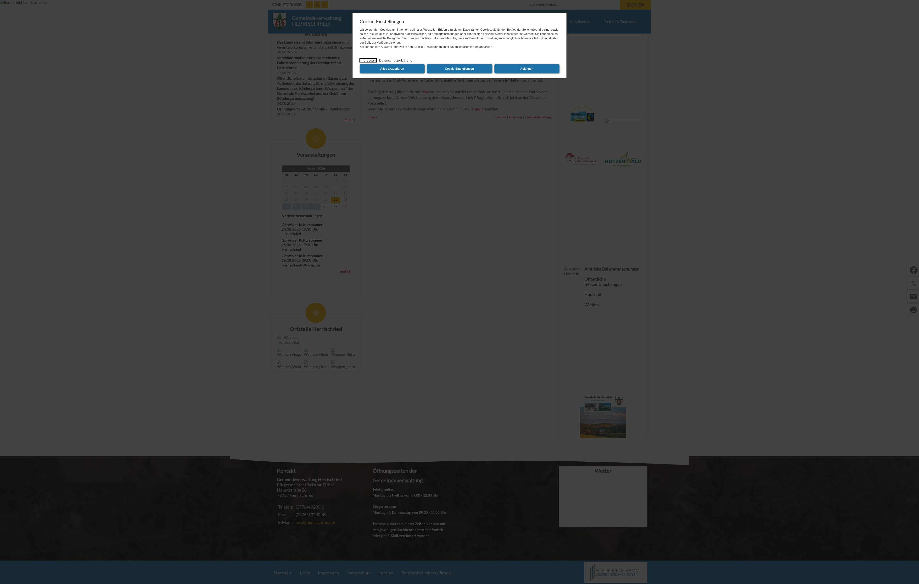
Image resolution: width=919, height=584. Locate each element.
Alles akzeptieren (392, 68)
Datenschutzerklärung (395, 60)
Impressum (368, 60)
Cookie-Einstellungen (459, 68)
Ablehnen (526, 68)
